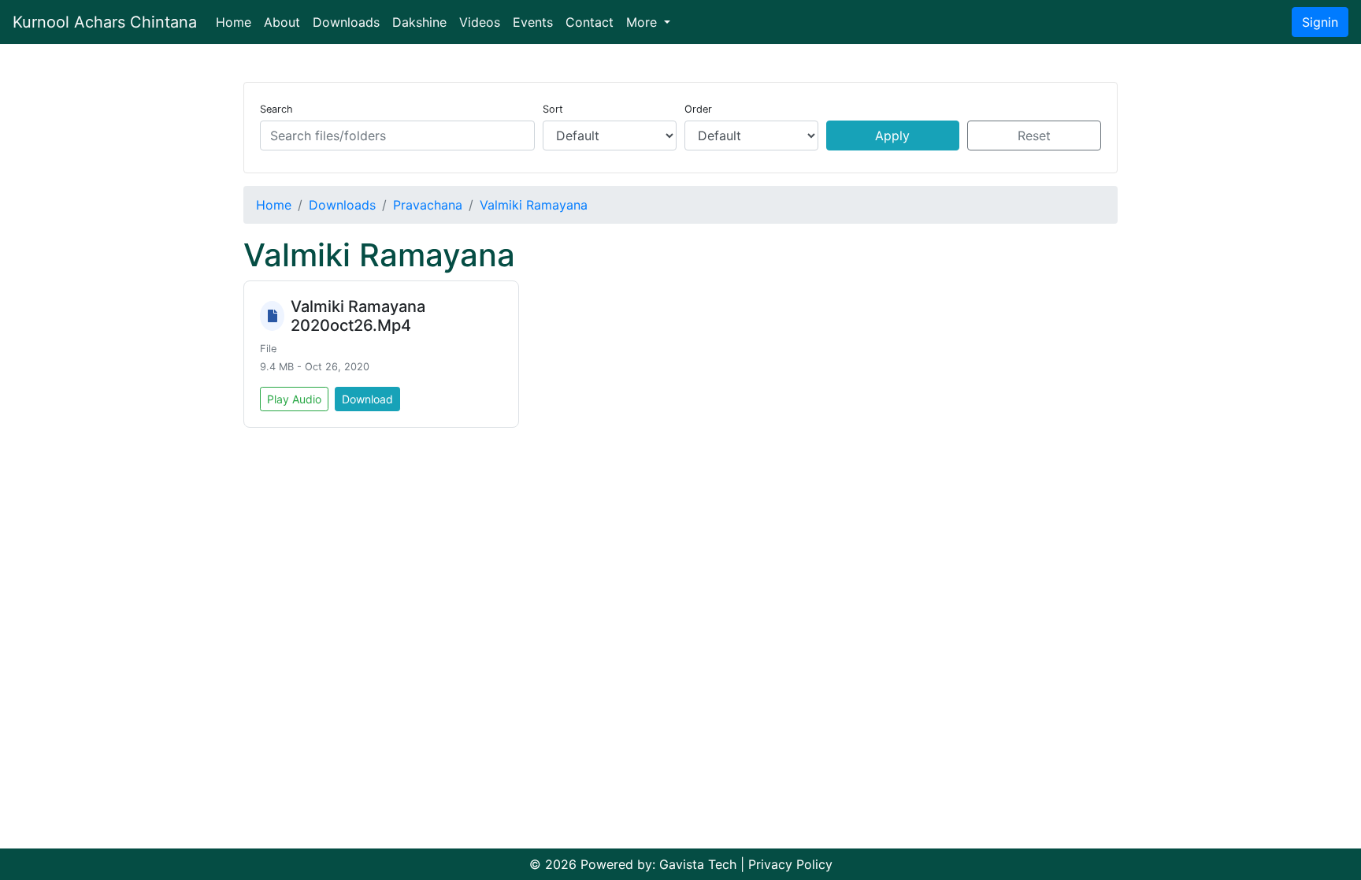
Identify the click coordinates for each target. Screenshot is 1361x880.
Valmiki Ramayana (534, 205)
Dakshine (419, 22)
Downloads (346, 22)
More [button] (643, 22)
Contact (590, 22)
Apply (892, 135)
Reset (1034, 135)
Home (237, 21)
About (282, 22)
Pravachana (427, 205)
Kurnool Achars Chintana (105, 22)
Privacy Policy (790, 864)
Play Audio (294, 399)
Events (533, 22)
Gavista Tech (697, 864)
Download (367, 399)
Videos (479, 22)
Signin (1320, 22)
